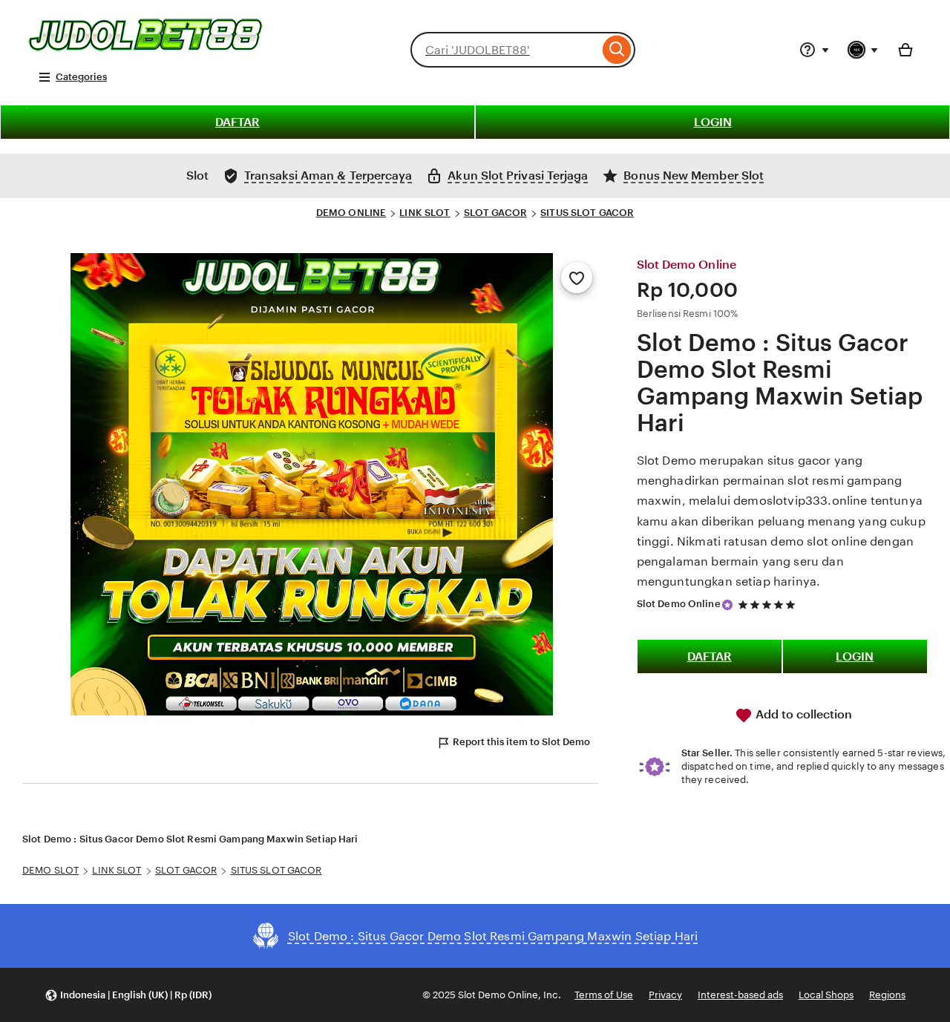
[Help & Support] (814, 50)
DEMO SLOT (50, 870)
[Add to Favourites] (576, 277)
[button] (128, 995)
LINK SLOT (424, 212)
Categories (81, 76)
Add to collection (802, 714)
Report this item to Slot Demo (521, 741)
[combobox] (504, 50)
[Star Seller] (727, 604)
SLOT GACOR (495, 212)
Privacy (665, 994)
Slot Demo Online (679, 603)
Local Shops (826, 994)
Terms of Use (603, 994)
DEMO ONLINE (351, 212)
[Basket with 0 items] (905, 50)
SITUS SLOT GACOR (587, 212)
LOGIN (713, 122)
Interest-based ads (740, 994)
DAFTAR (237, 122)
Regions (887, 994)
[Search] (617, 50)
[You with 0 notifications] (863, 50)
